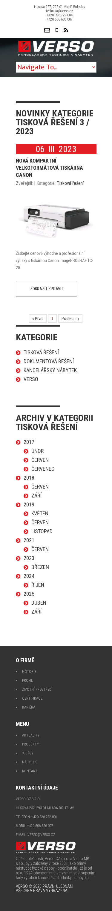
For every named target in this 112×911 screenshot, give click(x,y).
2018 (29, 478)
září (36, 495)
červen (40, 460)
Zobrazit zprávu (46, 288)
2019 (29, 504)
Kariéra (28, 707)
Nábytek (29, 762)
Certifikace (32, 698)
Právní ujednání (57, 886)
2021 (29, 540)
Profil (27, 680)
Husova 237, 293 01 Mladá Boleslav (59, 7)
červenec (42, 469)
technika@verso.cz (59, 11)
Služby (27, 753)
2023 (29, 558)
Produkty (30, 744)
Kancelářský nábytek (50, 370)
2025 (29, 594)
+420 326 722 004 (60, 15)
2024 (29, 576)
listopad (42, 531)
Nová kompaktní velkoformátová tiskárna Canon (49, 167)
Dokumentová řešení (49, 361)
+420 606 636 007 (60, 19)
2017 (29, 442)
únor (37, 451)
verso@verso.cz (41, 835)
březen (40, 567)
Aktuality (30, 735)
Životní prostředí (37, 689)
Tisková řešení (70, 183)
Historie (29, 672)
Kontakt (29, 771)
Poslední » (70, 318)
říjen (37, 585)
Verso (31, 379)
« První (37, 318)
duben (38, 603)
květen (39, 513)
